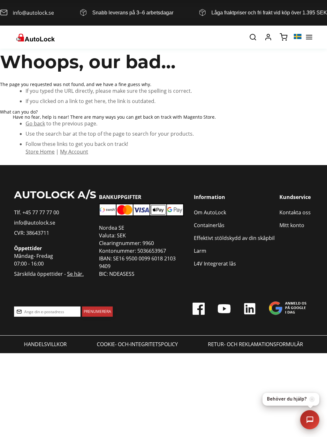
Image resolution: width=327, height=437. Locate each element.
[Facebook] (198, 310)
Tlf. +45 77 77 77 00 (36, 212)
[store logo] (35, 37)
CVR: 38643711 (31, 232)
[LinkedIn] (249, 310)
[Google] (288, 310)
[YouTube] (224, 310)
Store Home (40, 151)
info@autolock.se (34, 222)
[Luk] (312, 399)
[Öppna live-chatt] (309, 419)
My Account (74, 151)
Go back (35, 123)
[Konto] (268, 37)
